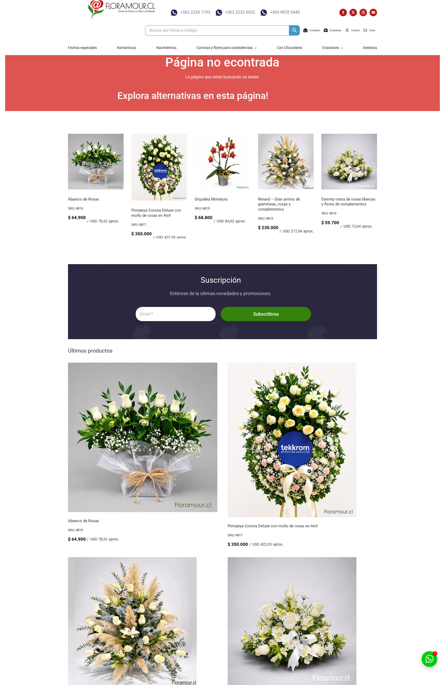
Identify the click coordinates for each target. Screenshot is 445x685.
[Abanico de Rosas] (119, 136)
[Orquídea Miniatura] (246, 136)
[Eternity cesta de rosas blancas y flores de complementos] (373, 136)
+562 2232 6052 (240, 12)
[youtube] (373, 12)
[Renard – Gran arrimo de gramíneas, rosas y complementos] (309, 136)
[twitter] (353, 12)
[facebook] (343, 12)
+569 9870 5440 (285, 12)
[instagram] (363, 12)
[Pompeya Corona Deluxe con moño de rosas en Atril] (183, 136)
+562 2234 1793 (195, 12)
